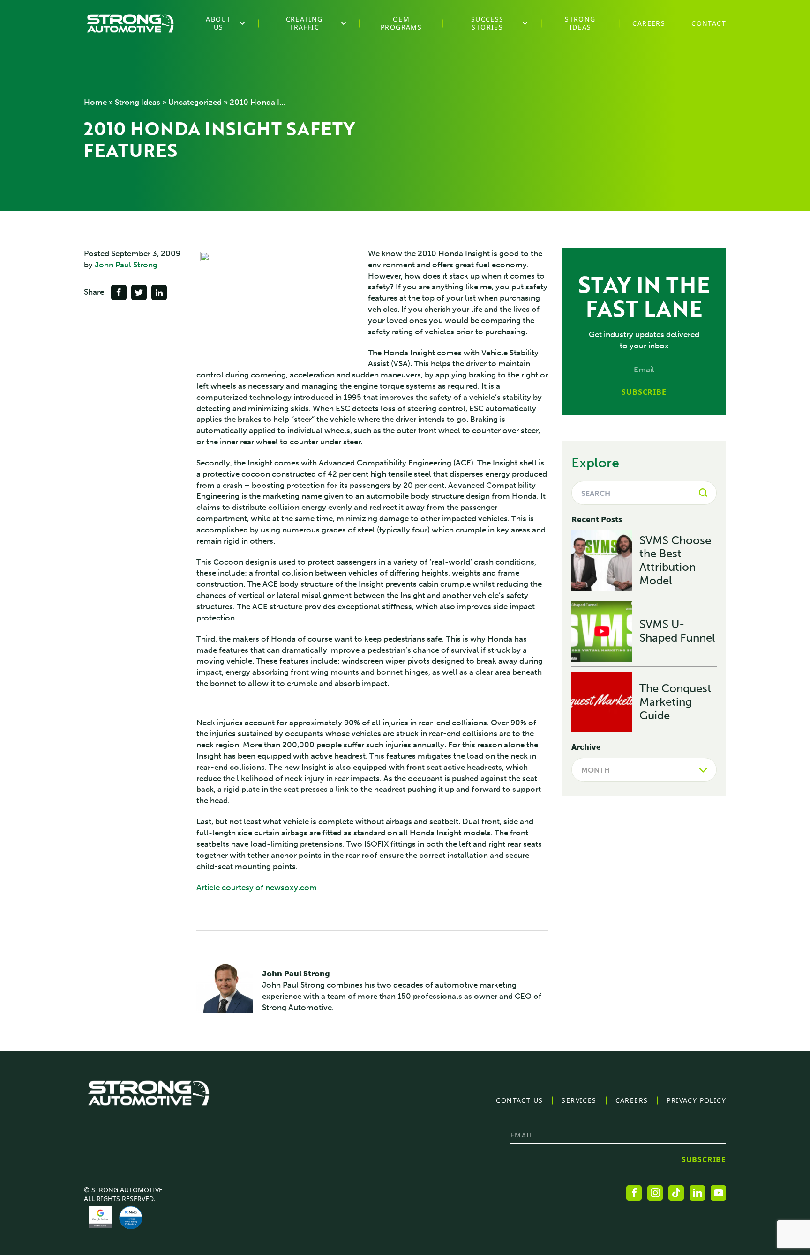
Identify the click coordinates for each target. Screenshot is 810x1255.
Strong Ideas (137, 102)
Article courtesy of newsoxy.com (256, 887)
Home (95, 102)
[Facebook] (634, 1193)
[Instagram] (655, 1193)
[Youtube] (718, 1193)
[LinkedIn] (697, 1193)
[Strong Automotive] (130, 23)
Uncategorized (195, 102)
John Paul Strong (126, 264)
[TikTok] (676, 1193)
